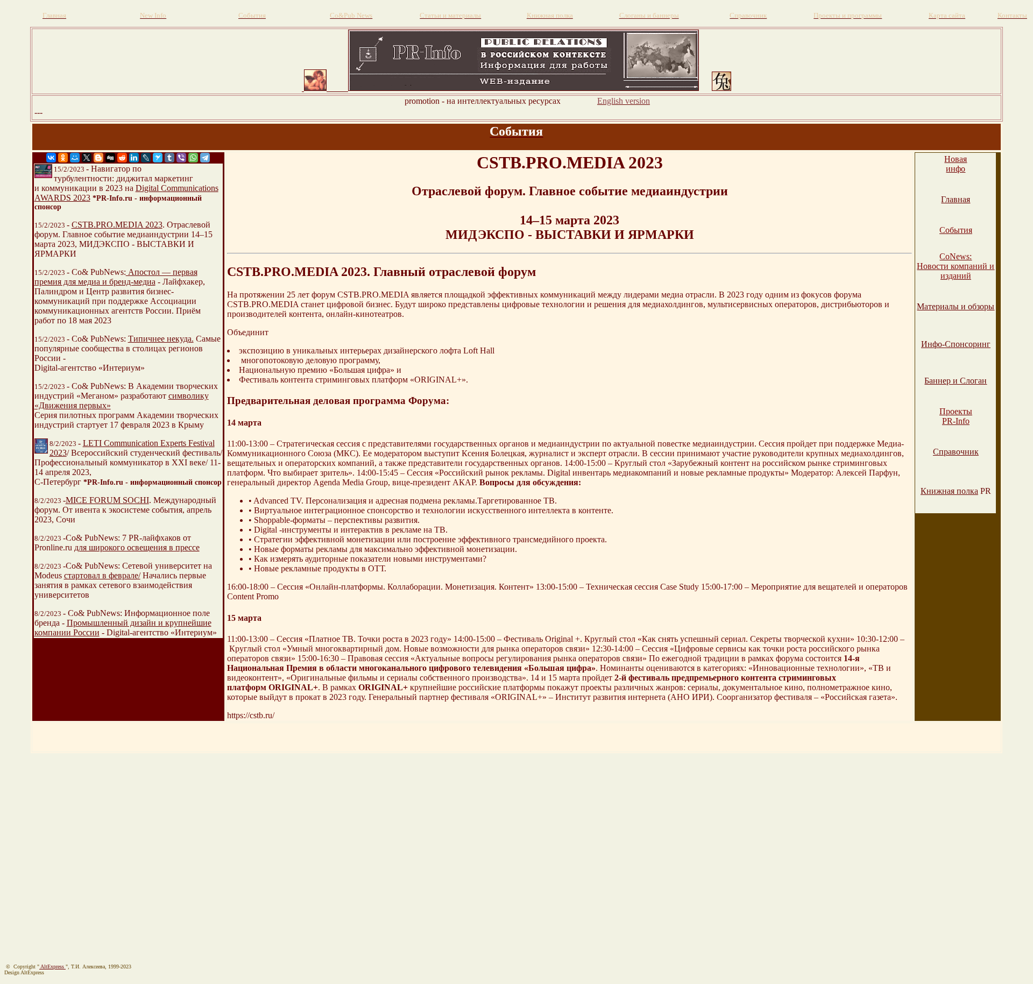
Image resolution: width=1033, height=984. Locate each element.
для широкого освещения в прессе (137, 547)
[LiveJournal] (146, 157)
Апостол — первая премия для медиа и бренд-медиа (115, 276)
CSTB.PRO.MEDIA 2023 (117, 224)
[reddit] (122, 157)
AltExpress (52, 966)
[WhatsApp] (193, 157)
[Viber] (181, 157)
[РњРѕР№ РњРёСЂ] (75, 157)
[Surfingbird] (157, 157)
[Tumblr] (169, 157)
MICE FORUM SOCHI (107, 500)
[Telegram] (205, 157)
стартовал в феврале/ (102, 575)
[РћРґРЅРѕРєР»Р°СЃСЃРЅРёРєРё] (63, 157)
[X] (86, 157)
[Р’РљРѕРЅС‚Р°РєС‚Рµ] (51, 157)
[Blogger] (98, 157)
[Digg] (110, 157)
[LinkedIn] (134, 157)
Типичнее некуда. (161, 338)
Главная (955, 199)
